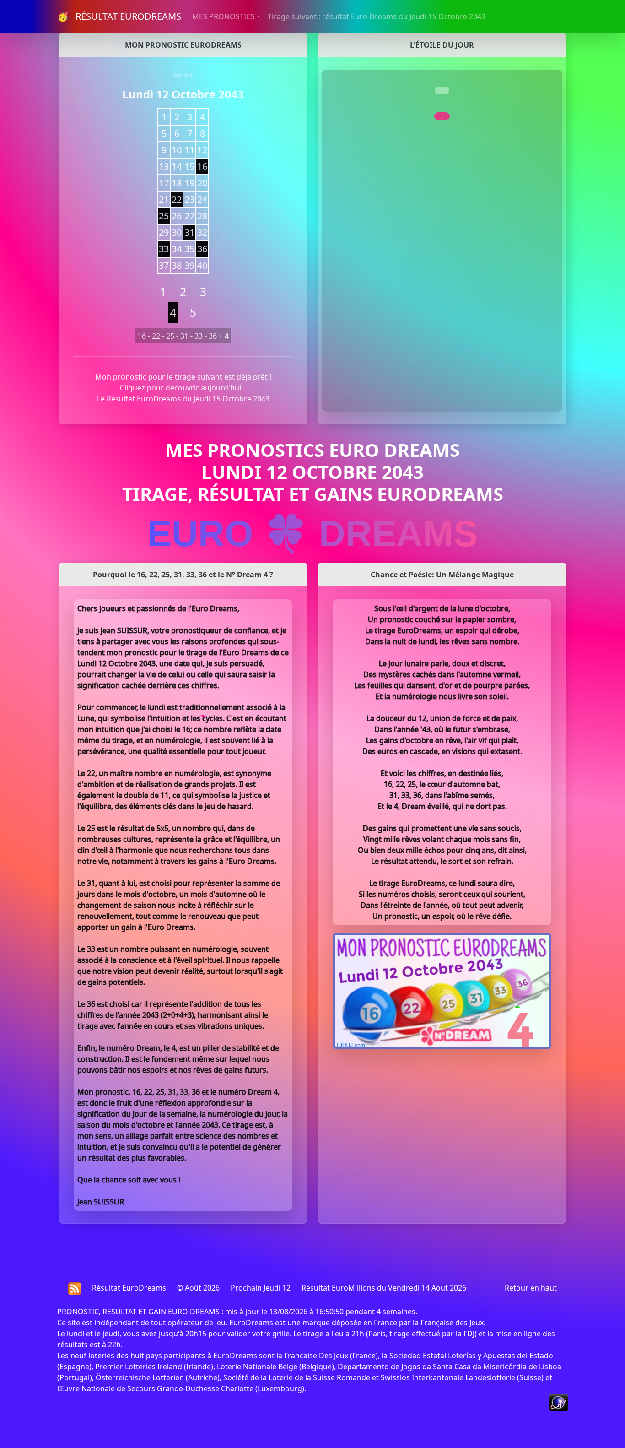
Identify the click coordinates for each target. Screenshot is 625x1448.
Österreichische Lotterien (140, 1377)
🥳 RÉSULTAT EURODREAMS (119, 16)
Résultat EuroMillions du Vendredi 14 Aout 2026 (384, 1288)
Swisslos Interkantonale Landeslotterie (448, 1377)
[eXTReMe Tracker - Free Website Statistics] (558, 1402)
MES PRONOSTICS (223, 16)
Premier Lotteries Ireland (138, 1366)
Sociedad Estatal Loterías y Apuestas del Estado (471, 1355)
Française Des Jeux (316, 1355)
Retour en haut (531, 1288)
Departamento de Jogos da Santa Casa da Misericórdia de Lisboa (449, 1366)
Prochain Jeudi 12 (261, 1288)
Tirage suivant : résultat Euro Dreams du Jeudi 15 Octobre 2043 (376, 16)
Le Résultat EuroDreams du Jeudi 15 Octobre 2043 (183, 399)
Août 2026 (202, 1288)
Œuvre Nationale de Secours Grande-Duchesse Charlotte (155, 1388)
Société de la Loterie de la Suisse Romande (296, 1377)
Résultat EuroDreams (129, 1288)
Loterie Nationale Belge (257, 1366)
